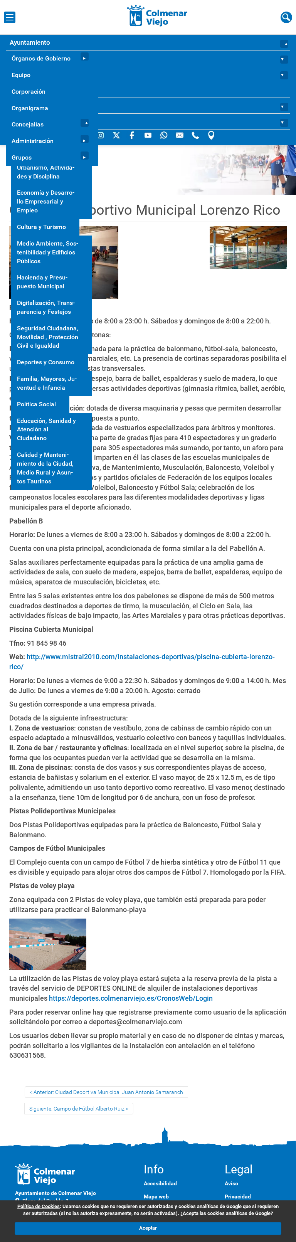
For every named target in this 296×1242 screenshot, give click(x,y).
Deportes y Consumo (45, 362)
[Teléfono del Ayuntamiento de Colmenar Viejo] (196, 135)
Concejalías (28, 124)
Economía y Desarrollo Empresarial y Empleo (45, 201)
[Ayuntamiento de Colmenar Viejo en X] (117, 135)
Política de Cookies (38, 1206)
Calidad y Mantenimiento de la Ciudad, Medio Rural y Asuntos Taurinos (45, 468)
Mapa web (156, 1196)
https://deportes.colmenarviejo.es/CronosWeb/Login (131, 998)
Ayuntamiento (30, 42)
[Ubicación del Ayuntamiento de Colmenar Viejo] (211, 135)
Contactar (24, 121)
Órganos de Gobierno (41, 58)
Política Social (36, 404)
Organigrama (30, 108)
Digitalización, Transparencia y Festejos (46, 307)
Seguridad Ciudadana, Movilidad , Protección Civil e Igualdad (47, 337)
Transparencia (30, 90)
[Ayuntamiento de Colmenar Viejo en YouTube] (148, 135)
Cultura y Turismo (41, 227)
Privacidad (238, 1196)
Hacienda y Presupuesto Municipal (42, 282)
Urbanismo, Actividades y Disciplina (45, 172)
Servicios (23, 58)
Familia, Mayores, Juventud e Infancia (47, 383)
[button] (284, 42)
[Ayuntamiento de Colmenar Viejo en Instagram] (101, 135)
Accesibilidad (160, 1183)
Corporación (28, 91)
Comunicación (30, 105)
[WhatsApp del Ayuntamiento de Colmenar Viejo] (164, 135)
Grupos (22, 157)
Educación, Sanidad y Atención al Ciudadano (46, 429)
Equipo (21, 75)
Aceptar (148, 1228)
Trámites (22, 74)
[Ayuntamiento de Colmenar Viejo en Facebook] (133, 135)
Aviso (231, 1183)
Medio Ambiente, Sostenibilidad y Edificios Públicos (47, 252)
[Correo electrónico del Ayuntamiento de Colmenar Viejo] (180, 135)
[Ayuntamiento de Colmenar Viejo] (157, 15)
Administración (33, 141)
